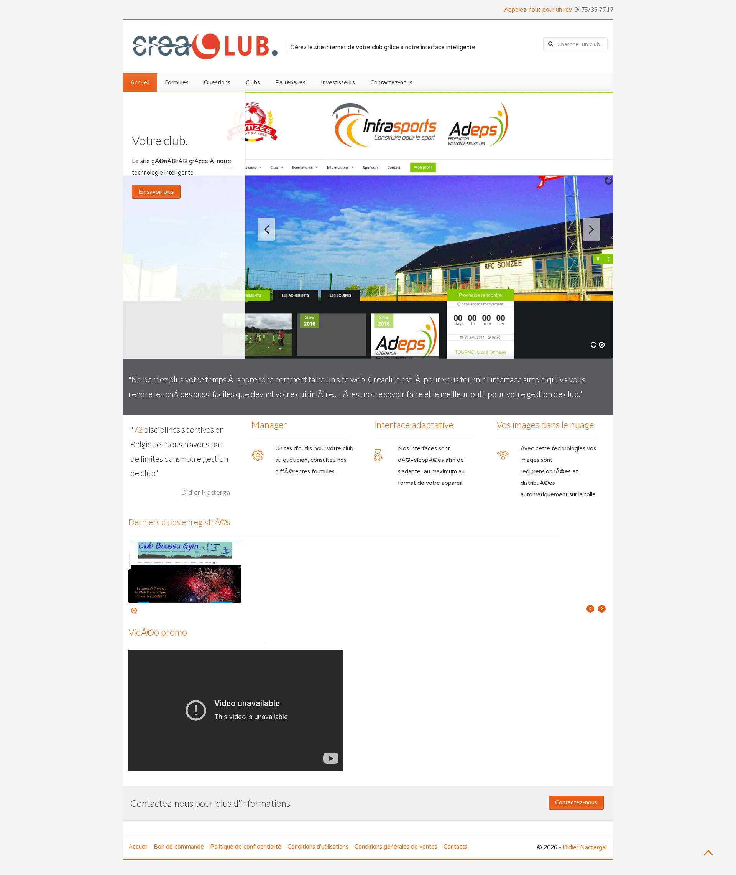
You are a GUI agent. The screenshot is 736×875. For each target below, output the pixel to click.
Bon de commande (179, 846)
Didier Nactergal (584, 847)
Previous (270, 230)
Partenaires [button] (290, 82)
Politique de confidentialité (245, 846)
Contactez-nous (391, 82)
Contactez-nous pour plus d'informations (210, 803)
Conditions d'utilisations (318, 846)
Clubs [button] (253, 82)
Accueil (138, 846)
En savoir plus (156, 191)
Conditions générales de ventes (396, 846)
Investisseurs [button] (338, 82)
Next (588, 230)
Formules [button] (177, 82)
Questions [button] (217, 82)
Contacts (455, 846)
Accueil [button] (140, 82)
